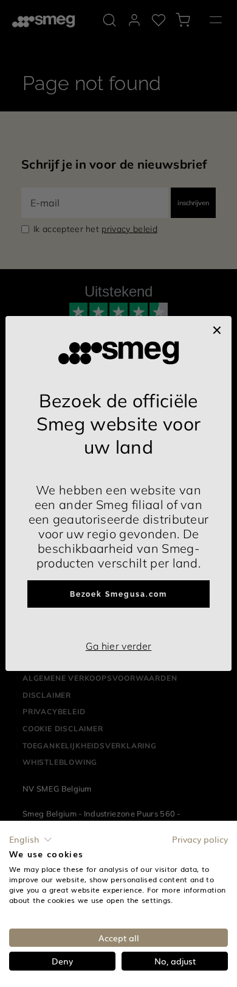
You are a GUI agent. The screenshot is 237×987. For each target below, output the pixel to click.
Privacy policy (200, 839)
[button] (30, 839)
